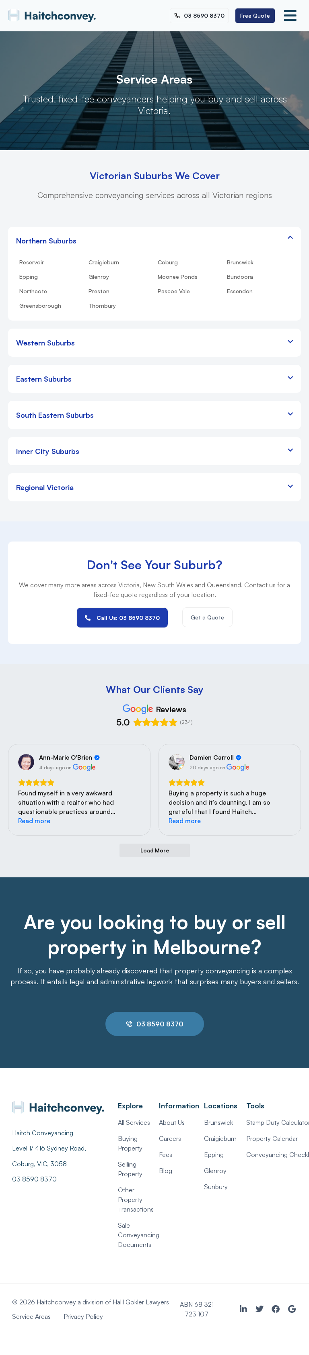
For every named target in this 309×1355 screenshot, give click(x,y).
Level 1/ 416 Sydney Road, (50, 1148)
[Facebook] (276, 1309)
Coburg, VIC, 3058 (39, 1164)
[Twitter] (259, 1309)
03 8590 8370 (34, 1179)
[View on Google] (26, 762)
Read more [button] (34, 821)
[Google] (292, 1309)
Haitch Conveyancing (42, 1133)
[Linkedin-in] (243, 1309)
